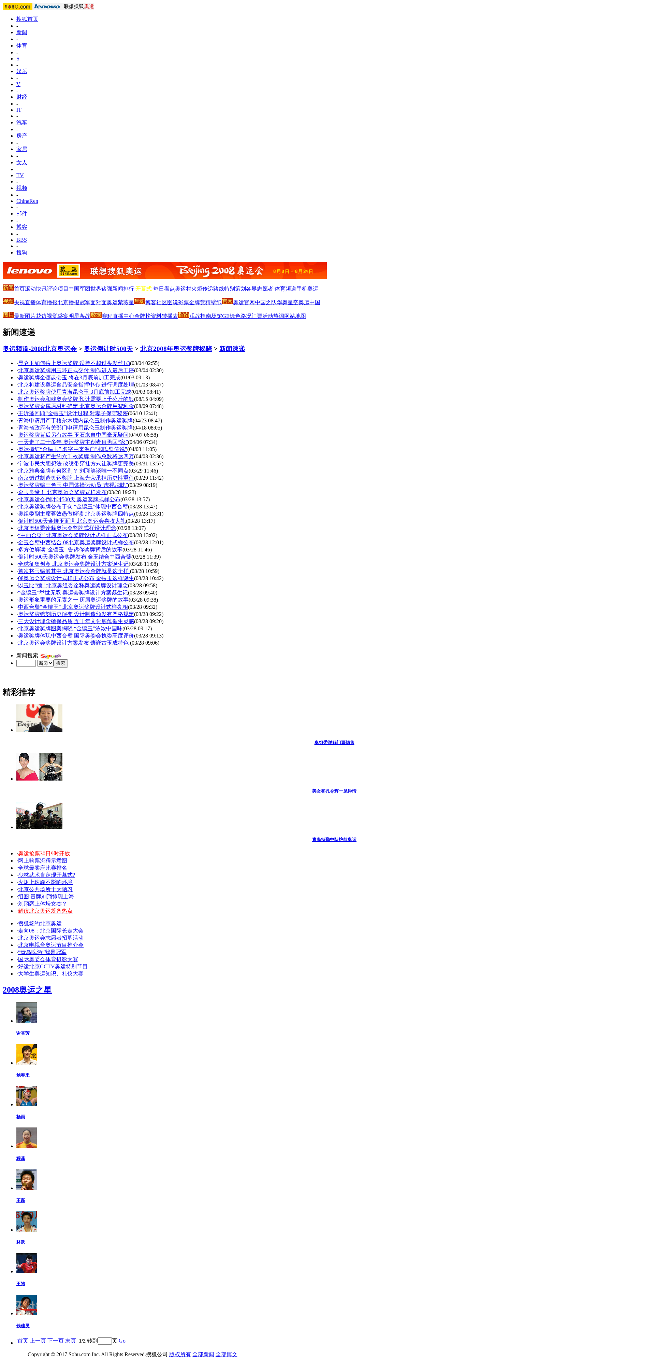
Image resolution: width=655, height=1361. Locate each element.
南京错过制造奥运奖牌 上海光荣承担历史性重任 (76, 478)
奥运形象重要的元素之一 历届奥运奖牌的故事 (73, 600)
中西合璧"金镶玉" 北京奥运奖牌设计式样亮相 (73, 607)
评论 (52, 289)
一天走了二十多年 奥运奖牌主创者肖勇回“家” (73, 442)
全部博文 (226, 1354)
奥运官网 (244, 302)
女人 (21, 162)
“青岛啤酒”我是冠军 (42, 952)
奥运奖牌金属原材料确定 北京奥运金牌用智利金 (76, 406)
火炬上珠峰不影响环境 (45, 882)
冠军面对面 (93, 302)
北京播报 (68, 302)
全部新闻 (203, 1354)
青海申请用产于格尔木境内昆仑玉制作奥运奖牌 (75, 420)
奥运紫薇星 (120, 302)
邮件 (21, 213)
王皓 (20, 1283)
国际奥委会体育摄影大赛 (48, 959)
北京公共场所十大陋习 (45, 889)
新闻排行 (123, 289)
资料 (156, 316)
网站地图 (295, 316)
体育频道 (285, 289)
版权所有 (180, 1354)
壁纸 (216, 302)
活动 (267, 316)
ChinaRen (27, 201)
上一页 (38, 1341)
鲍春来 (23, 1075)
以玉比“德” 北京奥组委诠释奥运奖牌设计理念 (73, 585)
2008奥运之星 (27, 989)
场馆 (216, 316)
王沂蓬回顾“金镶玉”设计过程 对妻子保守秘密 (73, 413)
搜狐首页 (27, 19)
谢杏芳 (23, 1033)
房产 (21, 136)
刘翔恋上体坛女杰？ (42, 904)
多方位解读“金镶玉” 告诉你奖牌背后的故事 (70, 549)
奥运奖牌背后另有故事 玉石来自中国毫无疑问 (73, 435)
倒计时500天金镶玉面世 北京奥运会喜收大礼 (72, 521)
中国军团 (79, 289)
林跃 (20, 1242)
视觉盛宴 (58, 316)
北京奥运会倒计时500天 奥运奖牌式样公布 (69, 499)
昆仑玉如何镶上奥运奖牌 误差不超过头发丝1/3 (74, 363)
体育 (21, 45)
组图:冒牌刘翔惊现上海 (46, 896)
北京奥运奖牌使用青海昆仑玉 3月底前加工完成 (74, 392)
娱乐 (21, 71)
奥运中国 (309, 302)
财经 (21, 97)
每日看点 (164, 289)
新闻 (21, 32)
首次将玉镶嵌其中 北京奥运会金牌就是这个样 (74, 571)
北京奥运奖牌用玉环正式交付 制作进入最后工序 (76, 370)
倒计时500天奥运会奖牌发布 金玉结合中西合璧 (74, 557)
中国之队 (266, 302)
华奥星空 (288, 302)
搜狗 (21, 252)
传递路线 (213, 289)
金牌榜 (142, 316)
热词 (278, 316)
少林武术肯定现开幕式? (46, 875)
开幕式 (143, 289)
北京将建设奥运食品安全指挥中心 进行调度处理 (76, 385)
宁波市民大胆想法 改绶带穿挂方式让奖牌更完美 (76, 463)
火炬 (196, 289)
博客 (21, 227)
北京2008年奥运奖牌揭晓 (176, 348)
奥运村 (183, 289)
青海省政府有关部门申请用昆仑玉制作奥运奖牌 (75, 428)
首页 (19, 289)
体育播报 (47, 302)
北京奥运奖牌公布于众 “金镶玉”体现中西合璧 (73, 506)
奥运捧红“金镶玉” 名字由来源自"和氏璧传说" (72, 449)
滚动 (30, 289)
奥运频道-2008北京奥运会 (40, 348)
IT (18, 110)
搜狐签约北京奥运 (40, 923)
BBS (21, 240)
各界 (251, 289)
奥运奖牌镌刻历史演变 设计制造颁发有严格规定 (76, 614)
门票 (256, 316)
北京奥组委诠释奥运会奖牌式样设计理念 (67, 528)
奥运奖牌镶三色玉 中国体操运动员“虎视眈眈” (73, 485)
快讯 (41, 289)
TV (20, 175)
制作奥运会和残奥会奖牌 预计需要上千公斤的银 (76, 399)
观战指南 (200, 316)
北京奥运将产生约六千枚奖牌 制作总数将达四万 (76, 456)
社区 (161, 302)
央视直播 (25, 302)
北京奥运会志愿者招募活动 (51, 938)
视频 (21, 188)
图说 (172, 302)
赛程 (107, 316)
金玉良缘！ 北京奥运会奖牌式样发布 (62, 492)
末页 (70, 1341)
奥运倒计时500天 (108, 348)
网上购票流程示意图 (42, 861)
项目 (63, 289)
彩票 (183, 302)
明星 (74, 316)
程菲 (20, 1158)
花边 (41, 316)
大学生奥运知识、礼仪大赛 (51, 974)
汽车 (21, 122)
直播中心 (123, 316)
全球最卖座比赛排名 (42, 868)
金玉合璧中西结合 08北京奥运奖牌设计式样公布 (76, 542)
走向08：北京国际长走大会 (51, 931)
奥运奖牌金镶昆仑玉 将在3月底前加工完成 (69, 377)
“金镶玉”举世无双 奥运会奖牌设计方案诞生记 (73, 592)
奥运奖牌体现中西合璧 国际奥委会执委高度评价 (76, 636)
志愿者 (265, 289)
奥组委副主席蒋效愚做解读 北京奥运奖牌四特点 (76, 514)
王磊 (20, 1200)
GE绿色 (231, 316)
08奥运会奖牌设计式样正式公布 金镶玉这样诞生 (76, 578)
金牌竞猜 (200, 302)
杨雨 (20, 1116)
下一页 (55, 1341)
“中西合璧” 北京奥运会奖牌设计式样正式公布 (73, 535)
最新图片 (25, 316)
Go (122, 1341)
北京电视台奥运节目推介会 (51, 945)
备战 (84, 316)
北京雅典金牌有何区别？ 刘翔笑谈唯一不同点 (73, 471)
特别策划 (235, 289)
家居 (21, 149)
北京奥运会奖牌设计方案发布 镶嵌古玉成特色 (74, 643)
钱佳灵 (23, 1325)
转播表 (170, 316)
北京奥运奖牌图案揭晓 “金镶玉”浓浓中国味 (70, 628)
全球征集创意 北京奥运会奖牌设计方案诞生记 (73, 564)
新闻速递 (232, 348)
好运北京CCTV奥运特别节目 (53, 966)
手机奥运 (307, 289)
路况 (246, 316)
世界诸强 (101, 289)
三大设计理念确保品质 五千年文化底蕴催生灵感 (76, 621)
